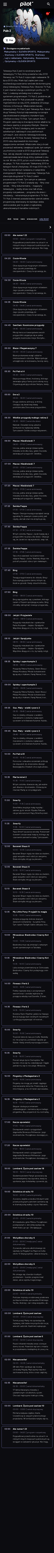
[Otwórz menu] (5, 4)
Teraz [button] (15, 219)
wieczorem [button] (32, 219)
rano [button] (23, 219)
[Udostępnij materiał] (26, 40)
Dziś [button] (9, 219)
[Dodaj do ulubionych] (19, 40)
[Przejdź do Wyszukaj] (48, 4)
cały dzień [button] (44, 219)
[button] (50, 227)
